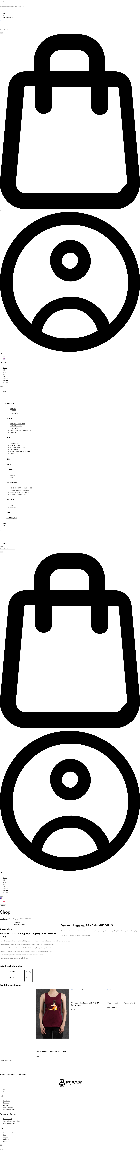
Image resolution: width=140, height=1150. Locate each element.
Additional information (20, 924)
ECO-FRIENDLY (11, 403)
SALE (8, 513)
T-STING (9, 464)
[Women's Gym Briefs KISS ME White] (16, 1060)
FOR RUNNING (11, 483)
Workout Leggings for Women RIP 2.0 (121, 1003)
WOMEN (9, 418)
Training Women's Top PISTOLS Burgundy (51, 1051)
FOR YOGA (10, 500)
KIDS (8, 459)
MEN (8, 438)
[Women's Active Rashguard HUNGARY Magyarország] (87, 989)
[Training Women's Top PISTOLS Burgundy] (52, 1014)
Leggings (5, 919)
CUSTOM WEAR (11, 518)
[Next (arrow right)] (2, 1149)
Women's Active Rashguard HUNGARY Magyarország (85, 1004)
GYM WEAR (10, 470)
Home (1, 919)
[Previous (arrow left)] (0, 1149)
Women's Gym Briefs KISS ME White (13, 1074)
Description (17, 922)
